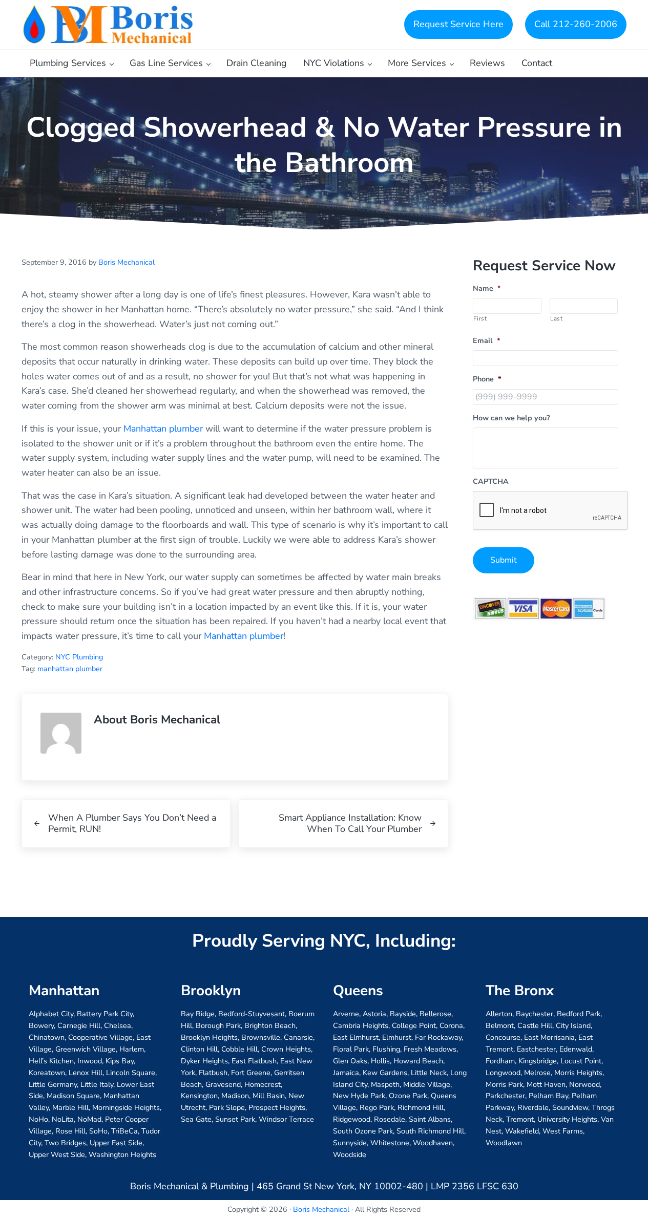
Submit (503, 560)
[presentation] (551, 511)
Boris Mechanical (321, 1209)
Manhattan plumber (163, 428)
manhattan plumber (69, 669)
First (480, 318)
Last (556, 318)
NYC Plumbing (79, 657)
